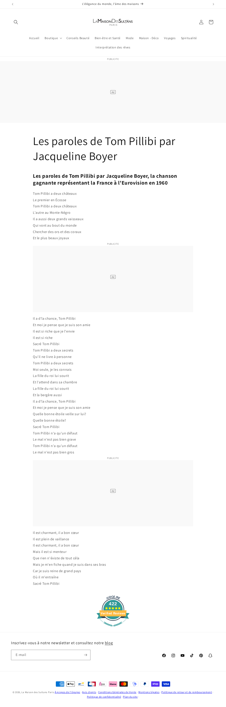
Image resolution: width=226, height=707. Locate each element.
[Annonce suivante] (213, 4)
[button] (16, 22)
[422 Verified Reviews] (113, 628)
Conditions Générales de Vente (117, 692)
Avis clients (89, 692)
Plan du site (130, 696)
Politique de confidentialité (104, 696)
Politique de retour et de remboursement (186, 692)
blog (109, 642)
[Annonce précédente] (12, 4)
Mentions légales (148, 692)
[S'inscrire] (85, 655)
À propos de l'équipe (67, 692)
